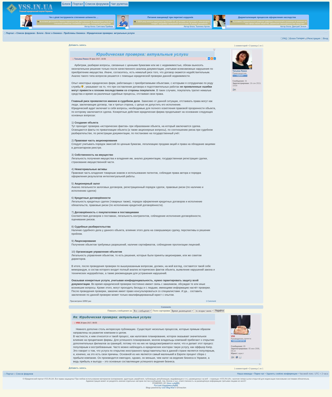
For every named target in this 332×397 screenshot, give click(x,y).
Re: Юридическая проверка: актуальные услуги (112, 317)
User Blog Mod (168, 387)
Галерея (300, 38)
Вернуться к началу (259, 364)
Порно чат (259, 373)
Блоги (66, 4)
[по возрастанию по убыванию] (210, 311)
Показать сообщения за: (120, 311)
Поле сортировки (162, 311)
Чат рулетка (119, 4)
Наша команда (244, 373)
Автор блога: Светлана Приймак (98, 26)
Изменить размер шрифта (326, 32)
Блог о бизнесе (53, 33)
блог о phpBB (173, 383)
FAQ (285, 38)
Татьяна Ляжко (81, 59)
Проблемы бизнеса (74, 33)
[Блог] (240, 357)
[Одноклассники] (212, 58)
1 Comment (211, 301)
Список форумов (97, 4)
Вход (325, 38)
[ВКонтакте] (209, 58)
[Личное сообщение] (234, 89)
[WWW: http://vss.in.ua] (236, 357)
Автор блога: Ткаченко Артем (197, 26)
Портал (78, 4)
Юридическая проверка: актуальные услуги (110, 33)
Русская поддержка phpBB (166, 385)
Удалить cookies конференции (281, 373)
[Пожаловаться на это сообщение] (214, 50)
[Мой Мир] (214, 58)
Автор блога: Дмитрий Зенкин (293, 26)
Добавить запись (77, 45)
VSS (78, 323)
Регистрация (313, 38)
